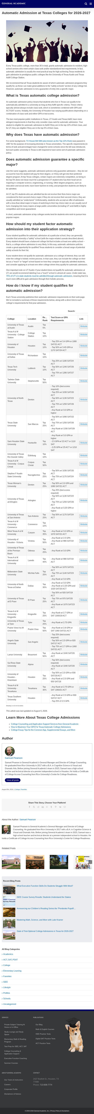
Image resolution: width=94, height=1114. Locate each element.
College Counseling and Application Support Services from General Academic (45, 724)
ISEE (5, 982)
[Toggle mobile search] (86, 3)
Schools (6, 999)
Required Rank (46, 318)
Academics (8, 954)
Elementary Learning (12, 971)
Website (83, 326)
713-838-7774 (46, 1085)
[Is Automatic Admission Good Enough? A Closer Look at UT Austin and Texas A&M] (59, 856)
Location (32, 319)
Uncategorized (9, 1004)
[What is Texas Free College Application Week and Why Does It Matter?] (35, 856)
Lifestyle (7, 987)
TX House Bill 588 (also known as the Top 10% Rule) (49, 141)
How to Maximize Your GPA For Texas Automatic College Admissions (41, 727)
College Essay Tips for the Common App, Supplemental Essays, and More (43, 730)
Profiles (6, 993)
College (11, 319)
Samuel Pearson (14, 758)
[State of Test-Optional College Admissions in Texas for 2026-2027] (11, 856)
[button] (4, 862)
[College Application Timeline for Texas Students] (83, 856)
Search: (72, 311)
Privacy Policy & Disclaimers (59, 1111)
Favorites (24, 789)
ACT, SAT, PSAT (10, 960)
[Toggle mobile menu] (91, 3)
